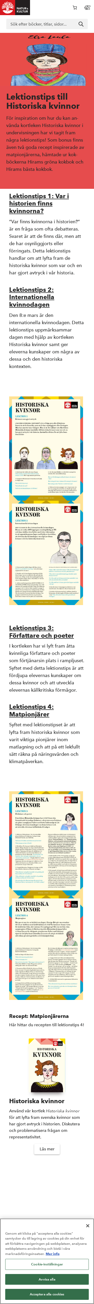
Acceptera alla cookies (47, 1294)
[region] (47, 1261)
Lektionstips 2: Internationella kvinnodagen (31, 297)
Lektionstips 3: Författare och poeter (41, 631)
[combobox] (47, 24)
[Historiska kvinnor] (47, 1065)
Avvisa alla (47, 1279)
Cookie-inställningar (47, 1264)
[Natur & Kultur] (15, 7)
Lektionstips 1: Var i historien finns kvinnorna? (39, 203)
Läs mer (47, 1148)
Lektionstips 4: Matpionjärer (31, 710)
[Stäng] (87, 1225)
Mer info (53, 1254)
